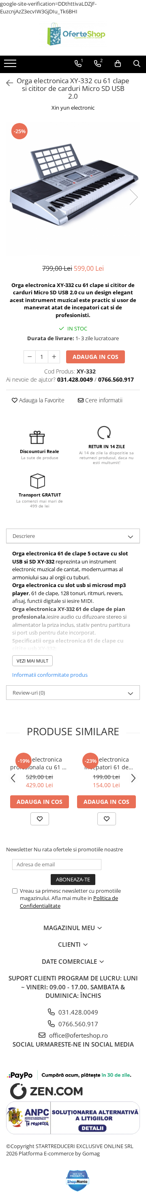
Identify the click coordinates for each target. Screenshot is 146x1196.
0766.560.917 (77, 1024)
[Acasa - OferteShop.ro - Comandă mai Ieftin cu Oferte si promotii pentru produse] (73, 35)
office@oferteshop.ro (77, 1035)
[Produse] (11, 66)
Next (133, 197)
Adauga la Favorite (40, 400)
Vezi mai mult (32, 661)
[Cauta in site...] (137, 64)
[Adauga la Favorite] (39, 818)
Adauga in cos (95, 357)
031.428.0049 (77, 1012)
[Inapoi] (6, 83)
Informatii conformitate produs (50, 674)
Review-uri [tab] (29, 692)
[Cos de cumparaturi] (118, 64)
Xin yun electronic (73, 107)
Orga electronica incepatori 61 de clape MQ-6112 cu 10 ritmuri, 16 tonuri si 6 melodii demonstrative (106, 763)
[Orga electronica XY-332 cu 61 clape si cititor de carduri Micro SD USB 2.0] (73, 189)
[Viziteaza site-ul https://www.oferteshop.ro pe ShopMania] (77, 1181)
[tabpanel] (73, 189)
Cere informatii (103, 400)
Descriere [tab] (24, 536)
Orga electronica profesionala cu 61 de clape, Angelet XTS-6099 (39, 763)
